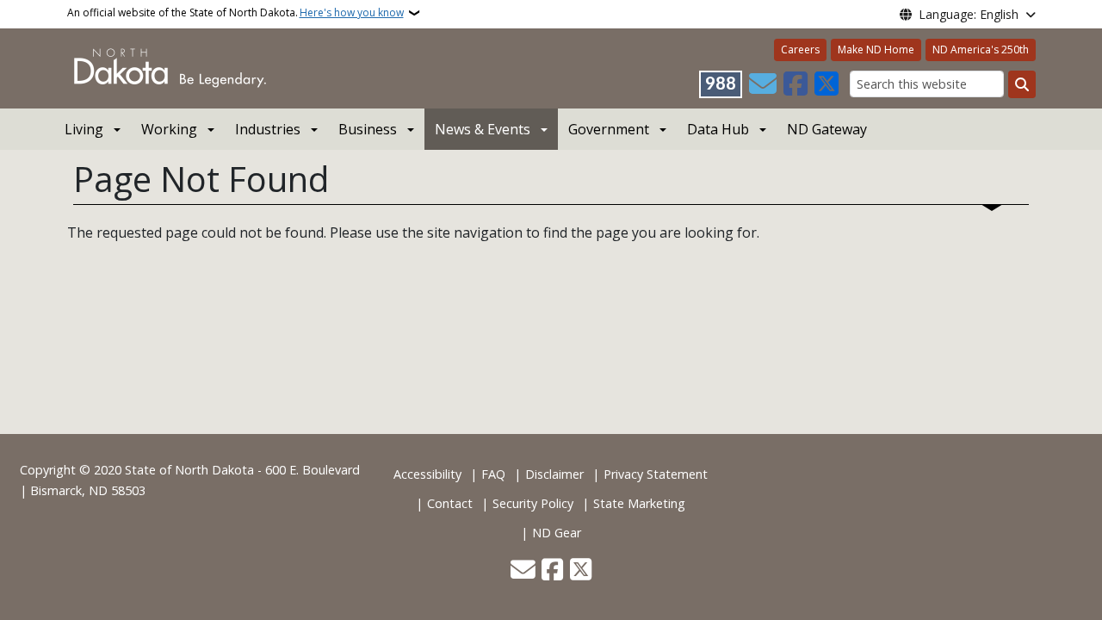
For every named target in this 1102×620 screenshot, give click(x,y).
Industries (267, 129)
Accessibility (427, 474)
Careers (800, 49)
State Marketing (639, 503)
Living (84, 129)
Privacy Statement (656, 474)
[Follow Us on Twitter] (826, 84)
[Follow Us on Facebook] (795, 84)
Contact (450, 503)
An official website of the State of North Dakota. (235, 12)
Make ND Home (876, 49)
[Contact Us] (763, 84)
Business (367, 129)
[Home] (170, 67)
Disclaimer (554, 474)
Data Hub (718, 129)
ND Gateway (827, 129)
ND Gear (556, 532)
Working (169, 129)
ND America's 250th (980, 49)
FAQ (493, 474)
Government (608, 129)
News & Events (482, 129)
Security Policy (532, 503)
